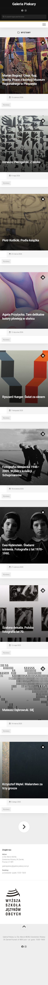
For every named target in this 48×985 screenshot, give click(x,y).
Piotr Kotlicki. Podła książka (20, 240)
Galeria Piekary (24, 4)
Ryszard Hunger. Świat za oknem (23, 397)
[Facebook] (22, 11)
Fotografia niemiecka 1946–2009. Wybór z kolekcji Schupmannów (20, 471)
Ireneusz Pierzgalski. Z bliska (21, 162)
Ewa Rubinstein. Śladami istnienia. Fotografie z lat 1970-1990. (22, 549)
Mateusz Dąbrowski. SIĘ (18, 710)
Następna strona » (24, 827)
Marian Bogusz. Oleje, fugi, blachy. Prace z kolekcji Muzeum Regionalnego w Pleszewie (23, 80)
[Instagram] (26, 11)
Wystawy (6, 105)
